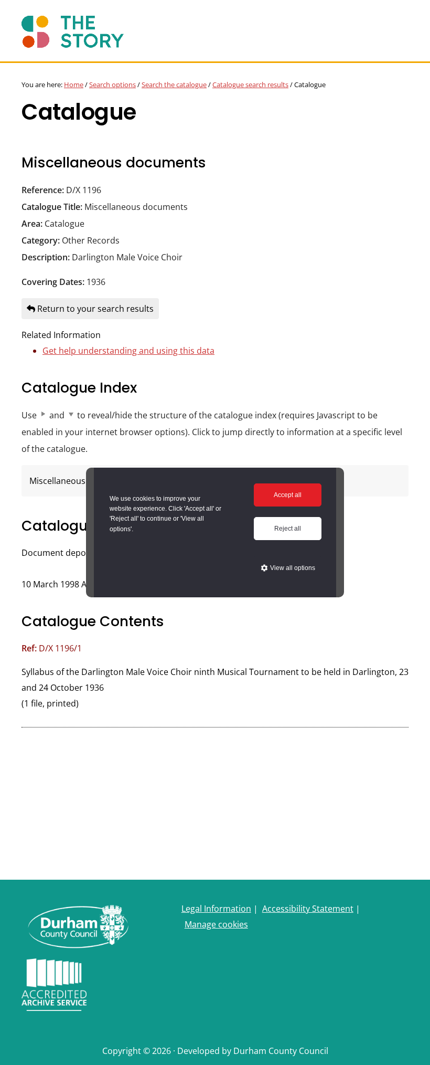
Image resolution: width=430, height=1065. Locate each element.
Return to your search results (94, 308)
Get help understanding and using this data (128, 350)
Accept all (288, 495)
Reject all (287, 528)
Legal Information (216, 908)
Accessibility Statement (307, 908)
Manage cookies (216, 924)
